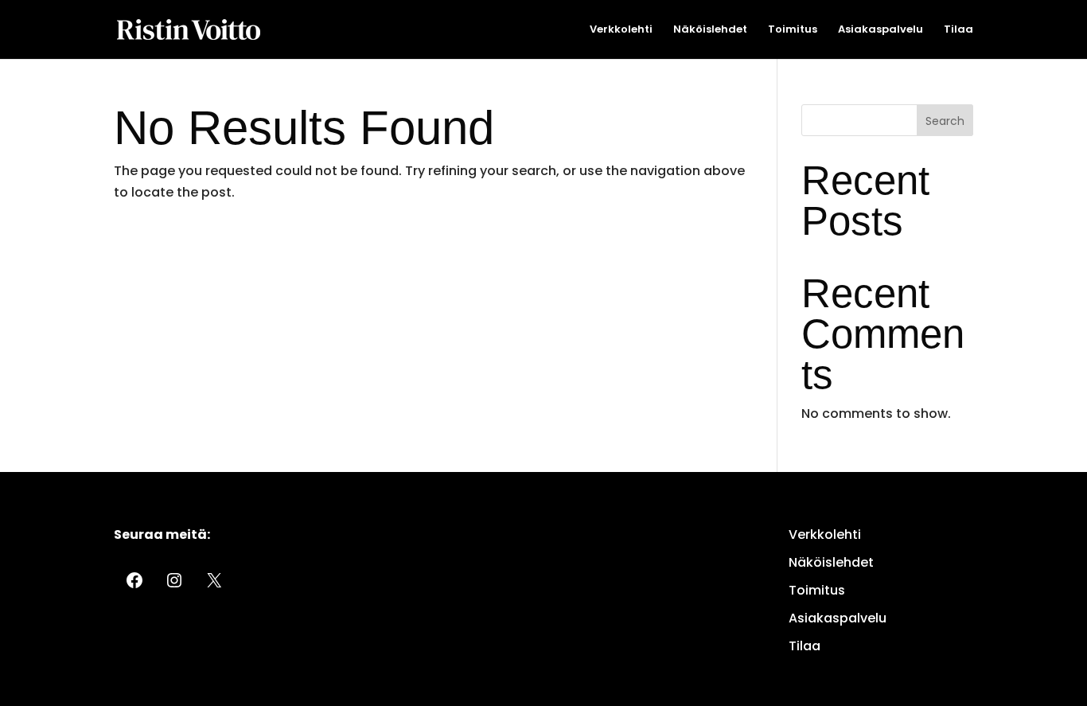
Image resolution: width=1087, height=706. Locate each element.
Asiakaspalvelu (880, 30)
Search (944, 121)
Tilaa (958, 30)
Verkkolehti (621, 30)
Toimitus (792, 30)
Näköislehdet (710, 30)
